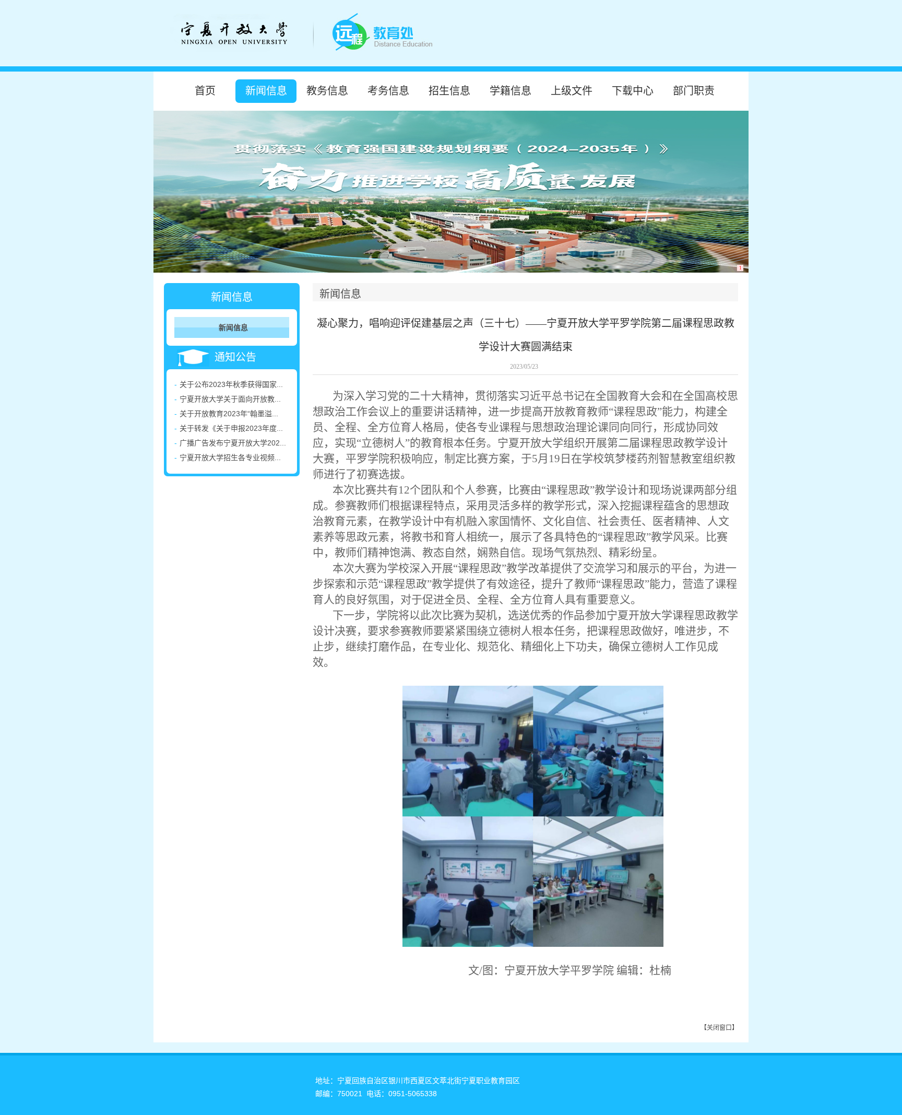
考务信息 (388, 91)
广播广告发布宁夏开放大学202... (233, 443)
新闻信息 (266, 91)
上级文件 (571, 91)
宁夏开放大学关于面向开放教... (230, 399)
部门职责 (694, 91)
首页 (205, 91)
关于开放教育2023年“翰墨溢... (229, 413)
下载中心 (633, 91)
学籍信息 (510, 91)
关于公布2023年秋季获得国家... (231, 384)
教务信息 (327, 91)
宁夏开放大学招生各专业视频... (230, 457)
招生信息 (449, 91)
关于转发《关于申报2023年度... (231, 428)
